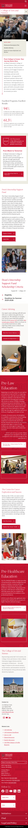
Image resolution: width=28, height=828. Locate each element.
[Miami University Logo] (6, 5)
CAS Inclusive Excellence (11, 732)
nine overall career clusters (14, 321)
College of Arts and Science (10, 11)
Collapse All (22, 291)
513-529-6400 (12, 782)
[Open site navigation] (25, 6)
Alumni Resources (9, 737)
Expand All (14, 291)
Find (3, 818)
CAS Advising (8, 730)
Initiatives (6, 813)
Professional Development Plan (11, 45)
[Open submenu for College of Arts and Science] (26, 12)
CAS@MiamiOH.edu (8, 712)
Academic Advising (8, 48)
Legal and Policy (9, 822)
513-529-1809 (13, 778)
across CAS (13, 320)
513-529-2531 (16, 780)
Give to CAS (7, 735)
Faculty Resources (9, 740)
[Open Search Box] (26, 1)
